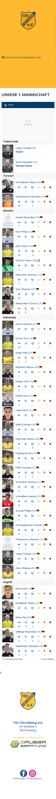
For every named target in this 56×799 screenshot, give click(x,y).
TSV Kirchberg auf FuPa (12, 659)
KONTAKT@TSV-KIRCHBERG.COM (23, 57)
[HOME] (28, 20)
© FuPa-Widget (47, 659)
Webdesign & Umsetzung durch (28, 737)
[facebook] (23, 773)
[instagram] (32, 773)
